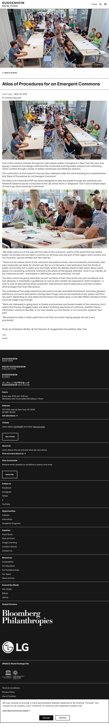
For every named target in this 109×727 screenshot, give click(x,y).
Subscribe (10, 474)
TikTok (5, 496)
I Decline (62, 718)
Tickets (94, 4)
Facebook (6, 488)
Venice (5, 597)
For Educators (8, 566)
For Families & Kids (10, 570)
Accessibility (7, 562)
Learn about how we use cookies (15, 711)
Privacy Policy (8, 692)
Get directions (8, 416)
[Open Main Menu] (105, 4)
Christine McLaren (13, 98)
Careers (5, 515)
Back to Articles (10, 73)
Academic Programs (11, 523)
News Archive (8, 578)
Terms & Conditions (11, 688)
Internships (7, 519)
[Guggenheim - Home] (13, 4)
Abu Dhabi (7, 589)
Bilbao (5, 593)
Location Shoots (9, 547)
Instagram (6, 492)
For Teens (6, 574)
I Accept (46, 718)
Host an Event (8, 538)
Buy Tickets (10, 437)
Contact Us (7, 551)
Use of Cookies (9, 696)
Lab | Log (6, 94)
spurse (5, 166)
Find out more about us (13, 453)
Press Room (7, 534)
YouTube (6, 504)
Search (100, 4)
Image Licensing (9, 542)
